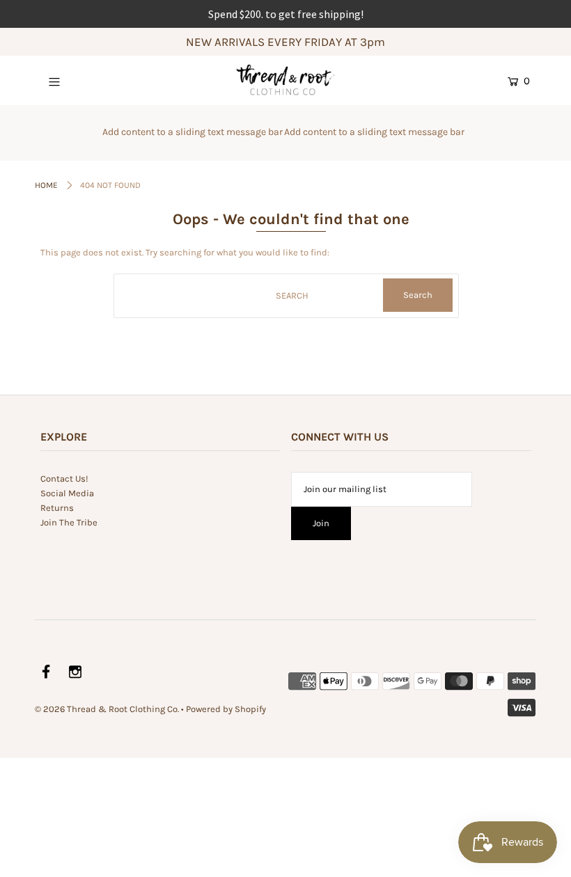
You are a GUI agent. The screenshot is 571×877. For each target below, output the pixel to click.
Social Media (67, 493)
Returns (57, 508)
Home (46, 185)
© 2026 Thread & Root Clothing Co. (107, 709)
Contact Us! (64, 478)
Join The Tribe (68, 522)
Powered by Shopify (226, 709)
